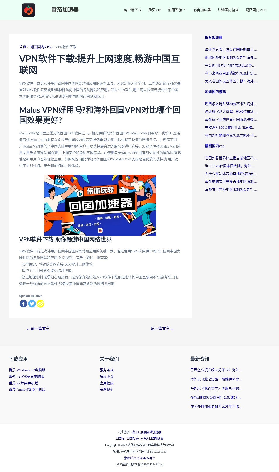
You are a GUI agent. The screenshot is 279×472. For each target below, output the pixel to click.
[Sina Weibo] (40, 303)
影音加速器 (202, 10)
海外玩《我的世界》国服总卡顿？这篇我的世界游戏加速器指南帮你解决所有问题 (231, 119)
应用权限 (107, 383)
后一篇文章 (162, 328)
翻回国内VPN (256, 10)
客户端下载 (132, 10)
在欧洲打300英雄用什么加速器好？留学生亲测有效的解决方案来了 (231, 127)
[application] (184, 10)
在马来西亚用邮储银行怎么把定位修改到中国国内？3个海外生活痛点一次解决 (231, 73)
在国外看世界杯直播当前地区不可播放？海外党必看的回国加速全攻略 (231, 158)
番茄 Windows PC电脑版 (27, 370)
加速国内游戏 (228, 10)
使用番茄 (175, 10)
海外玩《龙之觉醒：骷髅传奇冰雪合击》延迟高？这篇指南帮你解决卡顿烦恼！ (231, 112)
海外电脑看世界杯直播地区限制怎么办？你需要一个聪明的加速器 (231, 182)
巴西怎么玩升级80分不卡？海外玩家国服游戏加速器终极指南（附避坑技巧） (231, 104)
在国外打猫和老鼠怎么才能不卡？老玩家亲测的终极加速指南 (231, 135)
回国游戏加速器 (151, 432)
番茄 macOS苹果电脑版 (26, 376)
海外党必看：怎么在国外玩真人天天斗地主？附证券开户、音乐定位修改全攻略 (231, 50)
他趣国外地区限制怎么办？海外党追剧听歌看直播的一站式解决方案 (231, 57)
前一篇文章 (37, 328)
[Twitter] (32, 303)
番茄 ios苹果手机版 (23, 383)
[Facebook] (23, 303)
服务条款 (107, 370)
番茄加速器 (65, 10)
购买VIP (154, 10)
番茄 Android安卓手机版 (27, 389)
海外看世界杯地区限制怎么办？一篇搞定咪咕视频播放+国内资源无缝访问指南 (231, 189)
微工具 (136, 432)
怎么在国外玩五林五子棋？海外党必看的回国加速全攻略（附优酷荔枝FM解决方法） (231, 81)
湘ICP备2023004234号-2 (139, 458)
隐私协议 (107, 376)
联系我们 (107, 389)
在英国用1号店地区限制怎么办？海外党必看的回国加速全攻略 (231, 65)
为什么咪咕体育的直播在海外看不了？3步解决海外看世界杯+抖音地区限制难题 (231, 174)
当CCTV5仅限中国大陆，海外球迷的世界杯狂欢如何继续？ (231, 166)
